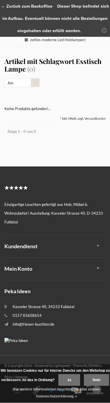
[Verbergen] (104, 30)
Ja (69, 380)
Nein (96, 380)
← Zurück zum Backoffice (27, 6)
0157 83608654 (27, 315)
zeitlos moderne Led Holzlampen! (58, 39)
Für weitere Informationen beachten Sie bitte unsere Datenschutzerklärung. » (56, 392)
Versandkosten (95, 118)
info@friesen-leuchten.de (33, 324)
